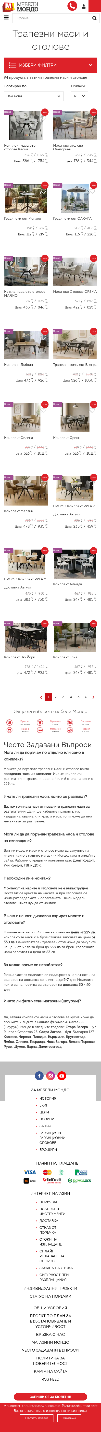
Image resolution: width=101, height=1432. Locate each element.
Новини (46, 1119)
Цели (44, 1112)
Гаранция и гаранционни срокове (52, 1138)
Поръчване (50, 1202)
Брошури (48, 1150)
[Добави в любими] (42, 119)
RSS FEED (50, 1379)
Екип (44, 1105)
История (47, 1098)
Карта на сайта (50, 1371)
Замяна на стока (56, 1268)
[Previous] (41, 697)
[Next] (93, 697)
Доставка (48, 1221)
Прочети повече (36, 1418)
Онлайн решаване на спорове (51, 1256)
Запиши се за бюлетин (50, 1397)
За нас (45, 1126)
